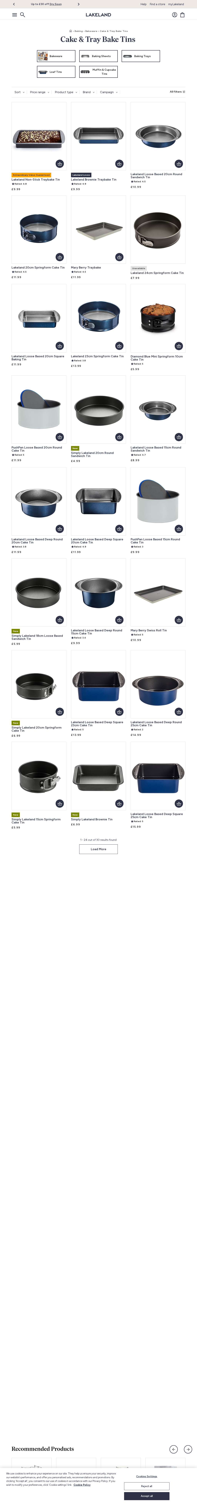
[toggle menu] (15, 15)
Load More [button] (98, 849)
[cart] (182, 15)
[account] (175, 15)
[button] (16, 4)
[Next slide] (188, 1449)
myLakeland (176, 4)
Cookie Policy (81, 1484)
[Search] (22, 15)
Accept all (147, 1496)
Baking (79, 31)
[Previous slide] (173, 1449)
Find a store (157, 4)
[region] (98, 1486)
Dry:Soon (56, 4)
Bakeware (91, 31)
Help (143, 4)
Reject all (146, 1486)
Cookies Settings (146, 1476)
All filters (176, 91)
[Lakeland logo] (98, 15)
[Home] (70, 31)
